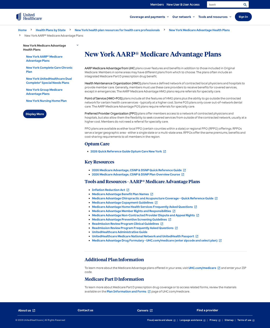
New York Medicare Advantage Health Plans (199, 30)
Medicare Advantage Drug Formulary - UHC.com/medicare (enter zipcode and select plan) (157, 240)
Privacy (215, 320)
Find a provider (207, 310)
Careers (145, 310)
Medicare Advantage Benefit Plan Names (122, 194)
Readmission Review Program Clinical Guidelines (127, 224)
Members (157, 4)
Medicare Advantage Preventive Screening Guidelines (131, 219)
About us (26, 310)
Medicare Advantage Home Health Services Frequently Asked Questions (144, 207)
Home (22, 30)
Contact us (85, 310)
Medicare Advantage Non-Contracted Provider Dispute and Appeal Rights (145, 215)
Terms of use (246, 320)
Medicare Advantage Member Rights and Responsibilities (134, 211)
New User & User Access (183, 4)
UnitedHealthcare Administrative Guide (119, 232)
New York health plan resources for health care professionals (117, 30)
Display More (35, 114)
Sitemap (229, 320)
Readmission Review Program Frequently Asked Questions (135, 228)
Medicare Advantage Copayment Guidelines (125, 202)
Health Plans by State (51, 30)
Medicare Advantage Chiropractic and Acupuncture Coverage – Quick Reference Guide (155, 198)
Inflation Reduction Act (110, 190)
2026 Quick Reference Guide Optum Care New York (128, 151)
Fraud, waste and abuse (161, 320)
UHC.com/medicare (204, 268)
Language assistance (193, 320)
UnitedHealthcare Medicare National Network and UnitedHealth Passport (145, 236)
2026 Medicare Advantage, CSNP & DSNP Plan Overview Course (138, 174)
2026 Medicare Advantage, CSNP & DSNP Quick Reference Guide (139, 170)
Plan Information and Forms (129, 291)
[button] (151, 17)
